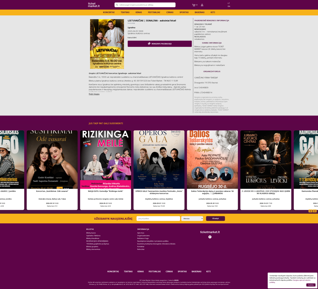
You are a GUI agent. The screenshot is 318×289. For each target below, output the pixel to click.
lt (229, 3)
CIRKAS (169, 12)
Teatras (125, 12)
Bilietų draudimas (92, 238)
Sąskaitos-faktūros (93, 235)
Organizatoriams (143, 235)
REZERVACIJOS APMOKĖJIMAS (97, 241)
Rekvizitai (140, 249)
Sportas (184, 12)
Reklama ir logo (143, 238)
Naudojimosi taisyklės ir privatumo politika (152, 241)
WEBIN (176, 280)
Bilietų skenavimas (93, 249)
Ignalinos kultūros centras (139, 33)
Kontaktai (140, 246)
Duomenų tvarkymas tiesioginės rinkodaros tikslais (156, 244)
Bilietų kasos (91, 233)
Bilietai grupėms (92, 246)
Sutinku (311, 285)
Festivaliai (154, 12)
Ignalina (131, 27)
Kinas (139, 12)
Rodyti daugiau (94, 94)
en (229, 6)
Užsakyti (215, 218)
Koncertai (109, 12)
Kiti (213, 12)
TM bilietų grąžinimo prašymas (97, 244)
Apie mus (140, 233)
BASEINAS (199, 12)
